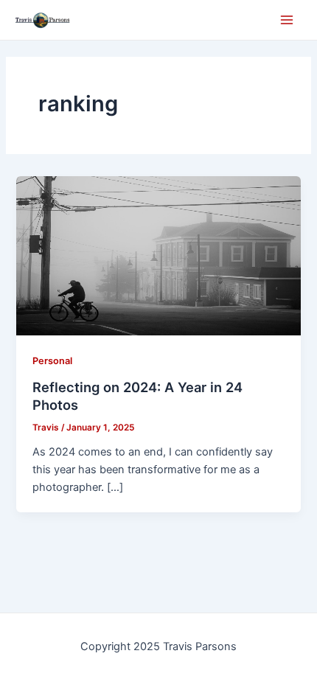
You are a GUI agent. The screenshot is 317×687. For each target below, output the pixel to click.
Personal (52, 360)
